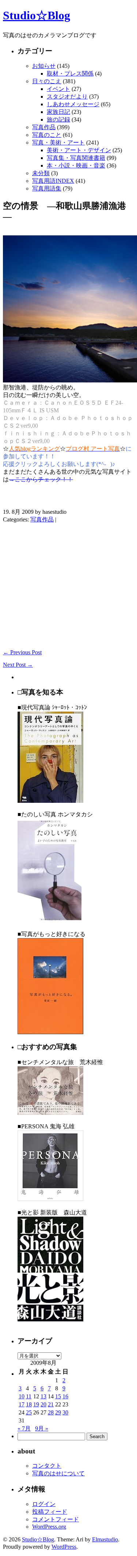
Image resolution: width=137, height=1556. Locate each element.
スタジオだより (67, 96)
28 (51, 1412)
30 (65, 1412)
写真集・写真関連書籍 (76, 158)
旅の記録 (58, 119)
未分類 (41, 173)
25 (29, 1412)
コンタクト (46, 1466)
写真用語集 (46, 188)
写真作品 (44, 127)
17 (21, 1404)
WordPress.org (49, 1527)
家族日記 (58, 112)
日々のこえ (46, 81)
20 (43, 1404)
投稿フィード (49, 1512)
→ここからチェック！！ (41, 479)
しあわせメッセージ (73, 104)
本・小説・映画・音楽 (76, 165)
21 (51, 1404)
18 (29, 1404)
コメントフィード (55, 1519)
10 (21, 1396)
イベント (58, 89)
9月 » (41, 1428)
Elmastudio (105, 1539)
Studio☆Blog (36, 15)
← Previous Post (22, 652)
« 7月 (24, 1428)
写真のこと (46, 135)
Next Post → (18, 665)
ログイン (44, 1504)
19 (36, 1404)
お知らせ (44, 66)
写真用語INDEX (53, 181)
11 (28, 1396)
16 (65, 1396)
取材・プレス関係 (70, 73)
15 (58, 1396)
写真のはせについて (58, 1473)
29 (58, 1412)
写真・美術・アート (58, 142)
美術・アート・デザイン (79, 150)
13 (43, 1396)
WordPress (64, 1547)
